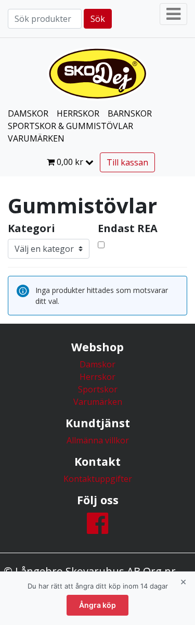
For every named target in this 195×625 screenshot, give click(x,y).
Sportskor (98, 389)
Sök (97, 18)
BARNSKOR (130, 113)
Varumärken (36, 138)
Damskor (97, 364)
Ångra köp (97, 605)
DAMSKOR (28, 113)
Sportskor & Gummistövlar (70, 126)
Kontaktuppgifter (97, 478)
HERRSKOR (78, 113)
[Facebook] (97, 529)
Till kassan (127, 162)
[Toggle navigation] (173, 14)
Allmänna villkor (98, 440)
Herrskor (97, 376)
